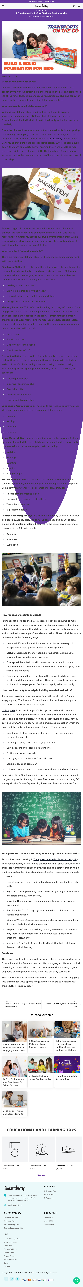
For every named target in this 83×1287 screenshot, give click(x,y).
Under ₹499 (48, 1218)
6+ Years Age (49, 1194)
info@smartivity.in (15, 1205)
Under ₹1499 (49, 1224)
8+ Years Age (49, 1198)
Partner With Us (10, 1249)
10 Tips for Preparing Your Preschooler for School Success (13, 1082)
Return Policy (9, 1253)
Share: (4, 76)
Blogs (6, 1263)
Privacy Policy (9, 1256)
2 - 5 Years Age (50, 1191)
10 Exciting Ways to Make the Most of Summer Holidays (39, 1044)
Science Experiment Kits (13, 1228)
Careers (7, 1266)
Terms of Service (10, 1259)
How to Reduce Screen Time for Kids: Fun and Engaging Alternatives (14, 1047)
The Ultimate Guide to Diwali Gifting (66, 1077)
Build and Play (9, 1221)
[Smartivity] (41, 6)
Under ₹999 (48, 1221)
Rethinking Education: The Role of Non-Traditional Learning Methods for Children (66, 1045)
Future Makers (41, 11)
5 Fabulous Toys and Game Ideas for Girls (13, 1112)
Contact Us (8, 1246)
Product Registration (12, 1239)
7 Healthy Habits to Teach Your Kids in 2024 (41, 1077)
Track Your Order (10, 1242)
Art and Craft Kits (11, 1218)
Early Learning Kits (11, 1224)
